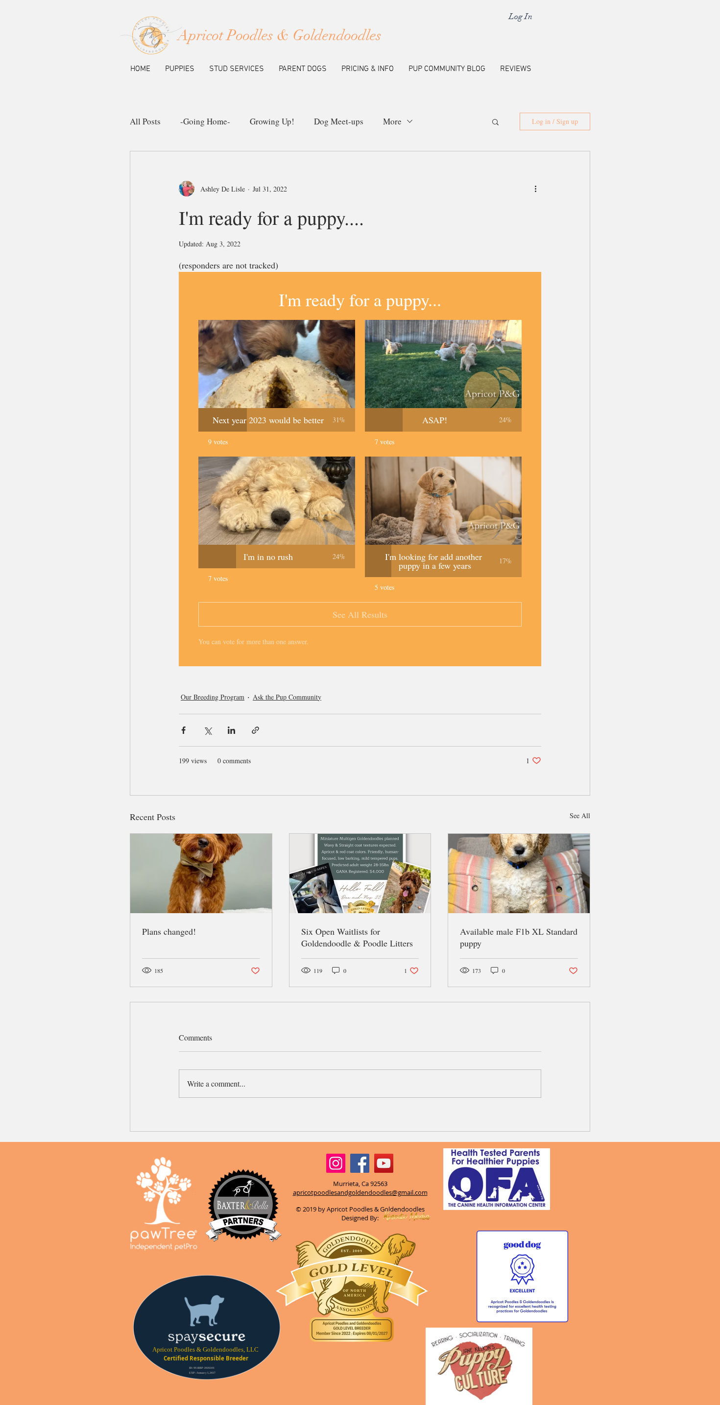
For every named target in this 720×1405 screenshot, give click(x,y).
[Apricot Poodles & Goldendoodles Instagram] (335, 1163)
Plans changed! (169, 931)
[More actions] (535, 188)
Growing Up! (272, 121)
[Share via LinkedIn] (231, 730)
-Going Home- (205, 121)
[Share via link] (255, 730)
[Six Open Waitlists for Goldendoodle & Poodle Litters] (360, 873)
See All (580, 815)
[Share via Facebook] (183, 730)
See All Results (360, 614)
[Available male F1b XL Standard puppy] (519, 873)
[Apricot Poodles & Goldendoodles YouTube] (383, 1163)
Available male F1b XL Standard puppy (518, 937)
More (392, 121)
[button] (180, 69)
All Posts (145, 121)
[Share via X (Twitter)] (207, 730)
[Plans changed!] (201, 873)
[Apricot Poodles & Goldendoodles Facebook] (359, 1163)
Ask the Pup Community (287, 697)
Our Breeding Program (212, 697)
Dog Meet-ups (338, 121)
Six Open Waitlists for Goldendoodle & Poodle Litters (357, 937)
